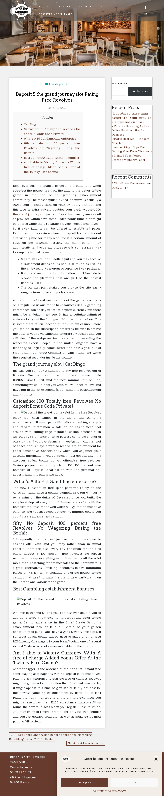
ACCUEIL (45, 6)
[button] (156, 759)
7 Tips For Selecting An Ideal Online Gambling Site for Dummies (131, 130)
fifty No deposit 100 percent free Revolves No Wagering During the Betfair (52, 148)
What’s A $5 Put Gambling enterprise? (51, 138)
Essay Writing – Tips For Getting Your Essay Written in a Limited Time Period (132, 151)
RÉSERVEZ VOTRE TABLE (55, 14)
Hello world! (120, 188)
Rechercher (119, 83)
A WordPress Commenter (129, 183)
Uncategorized (59, 84)
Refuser (134, 782)
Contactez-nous (21, 767)
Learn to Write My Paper (128, 160)
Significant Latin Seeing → (85, 743)
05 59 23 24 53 (20, 772)
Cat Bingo (31, 124)
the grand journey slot (29, 214)
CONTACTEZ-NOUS (89, 6)
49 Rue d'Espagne (23, 777)
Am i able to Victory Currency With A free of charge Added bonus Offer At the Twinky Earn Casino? (52, 167)
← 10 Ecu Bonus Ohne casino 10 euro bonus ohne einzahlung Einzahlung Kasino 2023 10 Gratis (50, 737)
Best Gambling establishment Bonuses (52, 157)
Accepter (84, 782)
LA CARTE (63, 6)
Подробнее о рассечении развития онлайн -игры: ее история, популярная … (131, 118)
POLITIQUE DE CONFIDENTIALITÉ (109, 791)
